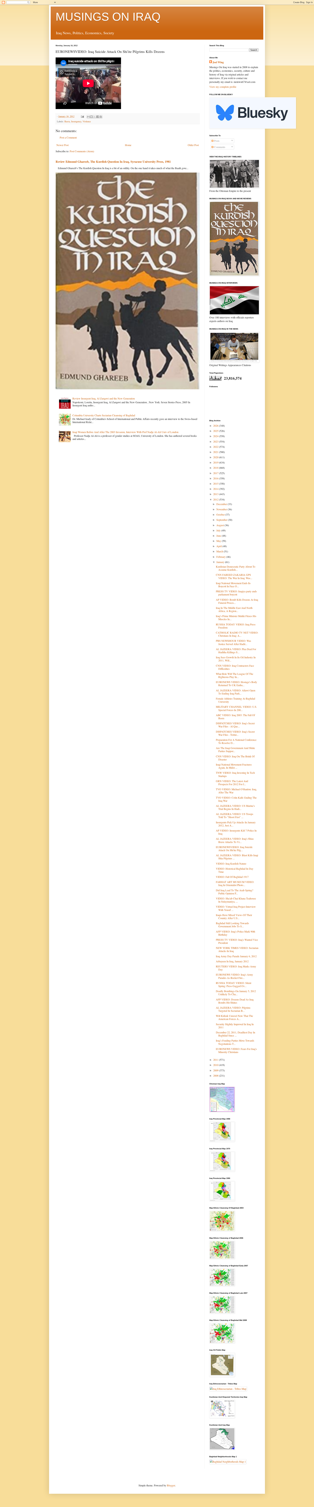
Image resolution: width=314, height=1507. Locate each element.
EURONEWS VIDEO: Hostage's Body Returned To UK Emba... (236, 683)
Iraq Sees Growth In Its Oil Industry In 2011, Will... (236, 659)
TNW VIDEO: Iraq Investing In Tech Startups (235, 774)
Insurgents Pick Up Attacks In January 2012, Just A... (236, 824)
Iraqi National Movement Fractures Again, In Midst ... (234, 766)
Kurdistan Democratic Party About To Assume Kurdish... (235, 568)
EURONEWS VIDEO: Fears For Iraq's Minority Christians (236, 1050)
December (222, 504)
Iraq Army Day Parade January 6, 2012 (236, 956)
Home (128, 145)
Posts (216, 140)
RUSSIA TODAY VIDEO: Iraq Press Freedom (235, 626)
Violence (87, 121)
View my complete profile (222, 86)
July (218, 530)
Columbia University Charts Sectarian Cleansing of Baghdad (103, 415)
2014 (216, 488)
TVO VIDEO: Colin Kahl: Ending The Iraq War (236, 799)
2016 (216, 478)
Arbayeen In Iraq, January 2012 (232, 961)
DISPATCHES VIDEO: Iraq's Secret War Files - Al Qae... (235, 724)
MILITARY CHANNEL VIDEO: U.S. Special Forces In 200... (236, 708)
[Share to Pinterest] (100, 116)
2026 (216, 425)
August (220, 525)
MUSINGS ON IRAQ (108, 16)
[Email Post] (82, 116)
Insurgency (76, 121)
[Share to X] (94, 116)
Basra (67, 121)
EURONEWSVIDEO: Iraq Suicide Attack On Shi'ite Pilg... (234, 848)
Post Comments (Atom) (82, 151)
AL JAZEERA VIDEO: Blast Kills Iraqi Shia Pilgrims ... (237, 856)
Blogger (171, 1485)
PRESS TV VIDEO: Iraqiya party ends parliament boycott (236, 593)
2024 (216, 436)
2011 (216, 1059)
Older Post (193, 145)
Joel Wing (218, 62)
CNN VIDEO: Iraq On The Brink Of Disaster (235, 758)
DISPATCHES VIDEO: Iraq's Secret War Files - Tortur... (235, 733)
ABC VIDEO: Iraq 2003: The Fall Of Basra (235, 716)
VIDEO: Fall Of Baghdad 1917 (232, 876)
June (219, 535)
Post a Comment (68, 137)
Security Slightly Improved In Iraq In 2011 (235, 1025)
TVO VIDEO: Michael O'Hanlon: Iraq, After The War (236, 790)
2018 (216, 467)
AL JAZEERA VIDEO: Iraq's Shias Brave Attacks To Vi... (235, 840)
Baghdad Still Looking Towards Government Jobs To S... (232, 924)
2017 (216, 473)
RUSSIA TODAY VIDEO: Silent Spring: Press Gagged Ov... (233, 984)
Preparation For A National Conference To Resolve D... (236, 741)
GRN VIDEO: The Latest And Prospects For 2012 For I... (232, 782)
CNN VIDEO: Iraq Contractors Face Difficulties (235, 667)
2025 (216, 431)
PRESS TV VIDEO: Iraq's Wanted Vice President (237, 941)
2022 (216, 446)
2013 (216, 494)
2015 (216, 483)
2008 (216, 1075)
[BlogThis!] (91, 116)
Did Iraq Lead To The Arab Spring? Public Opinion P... (234, 891)
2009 (216, 1070)
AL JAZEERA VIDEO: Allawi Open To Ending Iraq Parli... (235, 692)
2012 (216, 499)
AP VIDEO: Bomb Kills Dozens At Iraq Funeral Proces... (237, 601)
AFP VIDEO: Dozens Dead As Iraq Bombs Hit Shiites (234, 1001)
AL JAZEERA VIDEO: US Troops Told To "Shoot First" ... (234, 815)
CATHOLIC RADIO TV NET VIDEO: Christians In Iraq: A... (237, 634)
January (220, 562)
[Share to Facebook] (97, 116)
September (222, 519)
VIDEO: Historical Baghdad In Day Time (234, 870)
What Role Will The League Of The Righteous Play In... (234, 675)
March (220, 551)
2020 (216, 457)
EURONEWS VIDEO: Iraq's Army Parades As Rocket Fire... (234, 976)
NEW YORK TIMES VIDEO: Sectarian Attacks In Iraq (237, 949)
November (222, 509)
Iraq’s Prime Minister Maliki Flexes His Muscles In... (236, 617)
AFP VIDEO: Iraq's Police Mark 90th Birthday (235, 933)
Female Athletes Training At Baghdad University (235, 700)
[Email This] (88, 116)
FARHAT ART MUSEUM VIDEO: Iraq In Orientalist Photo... (235, 883)
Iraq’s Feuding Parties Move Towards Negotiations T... (235, 1042)
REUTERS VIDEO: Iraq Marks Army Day (236, 968)
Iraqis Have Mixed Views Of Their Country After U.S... (234, 916)
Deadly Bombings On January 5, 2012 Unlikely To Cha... (236, 992)
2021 (216, 452)
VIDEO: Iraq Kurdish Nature (231, 863)
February (221, 556)
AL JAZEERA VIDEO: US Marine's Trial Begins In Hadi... (235, 807)
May (219, 541)
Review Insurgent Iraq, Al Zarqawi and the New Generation (103, 398)
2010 (216, 1065)
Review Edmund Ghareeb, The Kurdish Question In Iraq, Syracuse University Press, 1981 (113, 161)
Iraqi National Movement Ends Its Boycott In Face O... (233, 584)
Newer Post (62, 145)
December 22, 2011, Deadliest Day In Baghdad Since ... (235, 1034)
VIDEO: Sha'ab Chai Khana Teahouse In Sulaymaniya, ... (236, 900)
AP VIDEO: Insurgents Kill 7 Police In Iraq (236, 832)
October (220, 514)
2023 (216, 441)
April (219, 546)
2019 (216, 462)
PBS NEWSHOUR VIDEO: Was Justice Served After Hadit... (233, 642)
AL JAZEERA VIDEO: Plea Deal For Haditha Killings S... (236, 650)
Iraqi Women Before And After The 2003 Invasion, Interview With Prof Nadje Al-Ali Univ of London (125, 432)
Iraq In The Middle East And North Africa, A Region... (234, 609)
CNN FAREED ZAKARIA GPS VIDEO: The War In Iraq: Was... (234, 576)
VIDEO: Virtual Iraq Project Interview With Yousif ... (236, 908)
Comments (219, 147)
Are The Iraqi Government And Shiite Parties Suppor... (235, 749)
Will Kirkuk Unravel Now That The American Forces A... (234, 1017)
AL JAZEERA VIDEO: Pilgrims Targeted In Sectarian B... (233, 1009)
